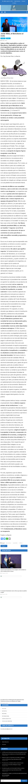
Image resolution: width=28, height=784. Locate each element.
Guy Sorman (8, 543)
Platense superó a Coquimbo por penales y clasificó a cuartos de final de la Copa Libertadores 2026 (13, 758)
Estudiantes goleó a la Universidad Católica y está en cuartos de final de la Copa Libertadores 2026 (13, 769)
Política (8, 38)
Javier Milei (15, 543)
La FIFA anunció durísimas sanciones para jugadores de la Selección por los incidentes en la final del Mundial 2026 (14, 753)
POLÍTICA (4, 708)
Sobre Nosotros (17, 1)
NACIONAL (4, 713)
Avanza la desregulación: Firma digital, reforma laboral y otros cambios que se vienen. (13, 570)
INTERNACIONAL (5, 716)
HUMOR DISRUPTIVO (6, 718)
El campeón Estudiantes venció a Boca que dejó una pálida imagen (14, 591)
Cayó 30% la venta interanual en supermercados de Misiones (4, 546)
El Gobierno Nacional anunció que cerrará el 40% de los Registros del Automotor (24, 546)
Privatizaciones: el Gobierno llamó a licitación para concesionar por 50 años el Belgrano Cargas (12, 763)
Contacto (23, 1)
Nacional (3, 38)
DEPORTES (4, 711)
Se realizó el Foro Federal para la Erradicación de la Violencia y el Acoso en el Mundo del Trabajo (12, 700)
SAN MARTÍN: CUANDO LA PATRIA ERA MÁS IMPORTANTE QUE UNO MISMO (14, 774)
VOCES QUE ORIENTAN (7, 721)
